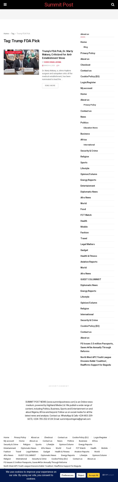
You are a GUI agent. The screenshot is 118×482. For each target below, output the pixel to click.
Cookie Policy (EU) (90, 76)
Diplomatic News (89, 192)
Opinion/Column (89, 174)
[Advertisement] (59, 13)
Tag (12, 34)
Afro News (86, 197)
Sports (84, 162)
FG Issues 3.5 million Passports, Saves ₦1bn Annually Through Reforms (97, 347)
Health (84, 221)
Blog (86, 47)
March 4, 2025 (49, 65)
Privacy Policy (88, 53)
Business (85, 134)
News (83, 117)
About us (85, 59)
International (13, 52)
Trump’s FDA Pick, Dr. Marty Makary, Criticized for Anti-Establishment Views (57, 54)
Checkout (85, 65)
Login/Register (88, 82)
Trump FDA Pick (23, 34)
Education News (91, 128)
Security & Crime (89, 151)
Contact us (86, 70)
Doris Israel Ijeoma (52, 62)
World (84, 203)
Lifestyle (85, 168)
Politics (84, 122)
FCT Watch (86, 215)
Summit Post (59, 4)
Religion (85, 156)
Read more (50, 86)
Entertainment (88, 186)
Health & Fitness (89, 256)
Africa (84, 139)
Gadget (84, 250)
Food (83, 209)
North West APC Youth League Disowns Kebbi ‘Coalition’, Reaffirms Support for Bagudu (96, 361)
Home (6, 34)
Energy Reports (88, 180)
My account (86, 88)
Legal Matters (88, 244)
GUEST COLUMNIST (91, 279)
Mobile (84, 227)
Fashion (85, 232)
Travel (84, 238)
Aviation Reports (89, 262)
